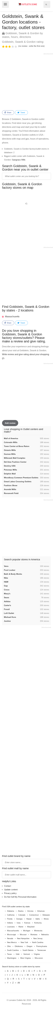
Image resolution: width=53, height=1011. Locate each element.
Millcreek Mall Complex (14, 458)
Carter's (7, 605)
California (10, 915)
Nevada (10, 938)
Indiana (10, 923)
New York (24, 942)
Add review (10, 423)
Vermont (26, 954)
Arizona (30, 911)
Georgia (19, 919)
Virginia (37, 954)
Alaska (20, 911)
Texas (9, 954)
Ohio (9, 946)
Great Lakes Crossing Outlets (17, 481)
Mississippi (11, 935)
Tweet (22, 113)
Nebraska (45, 935)
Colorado (21, 915)
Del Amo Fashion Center (15, 462)
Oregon (29, 946)
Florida (9, 919)
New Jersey (38, 938)
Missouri (23, 935)
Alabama (10, 911)
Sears (6, 597)
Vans (6, 566)
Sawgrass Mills (18, 160)
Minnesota (38, 931)
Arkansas (41, 911)
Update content (11, 889)
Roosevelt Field (11, 493)
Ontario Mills (10, 450)
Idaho (37, 919)
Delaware (46, 915)
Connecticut (34, 915)
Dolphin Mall (10, 474)
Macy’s (7, 593)
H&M (6, 582)
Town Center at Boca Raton (16, 446)
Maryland (30, 927)
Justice (7, 621)
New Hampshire (23, 938)
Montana (33, 935)
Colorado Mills (10, 442)
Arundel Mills (10, 489)
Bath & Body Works (13, 574)
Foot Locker (9, 570)
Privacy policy (10, 893)
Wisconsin (39, 958)
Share (8, 113)
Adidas (7, 601)
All (19, 983)
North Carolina (37, 942)
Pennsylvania (41, 946)
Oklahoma (19, 946)
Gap (6, 586)
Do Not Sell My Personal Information (20, 897)
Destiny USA (9, 466)
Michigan (26, 931)
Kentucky (38, 923)
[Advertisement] (26, 81)
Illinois (46, 919)
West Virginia (25, 958)
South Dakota (28, 950)
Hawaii (29, 919)
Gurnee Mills (10, 454)
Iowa (18, 923)
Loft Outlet (9, 613)
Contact (7, 886)
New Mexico (12, 942)
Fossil (7, 609)
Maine (20, 927)
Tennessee (41, 950)
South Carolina (13, 950)
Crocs (6, 590)
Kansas (27, 923)
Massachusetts (12, 316)
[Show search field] (46, 4)
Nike (6, 578)
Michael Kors (10, 617)
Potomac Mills (10, 470)
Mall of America (11, 438)
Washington (11, 958)
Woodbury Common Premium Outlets (21, 478)
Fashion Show (10, 485)
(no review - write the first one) (31, 46)
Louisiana (11, 927)
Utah (17, 954)
